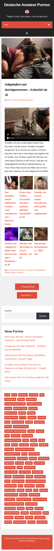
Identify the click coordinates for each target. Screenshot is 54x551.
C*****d (23, 417)
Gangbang (9, 449)
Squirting (24, 513)
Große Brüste (10, 458)
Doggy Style (39, 422)
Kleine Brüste (30, 468)
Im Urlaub (19, 463)
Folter (7, 445)
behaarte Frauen (20, 408)
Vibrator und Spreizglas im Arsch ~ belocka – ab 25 (26, 250)
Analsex (21, 399)
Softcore (29, 508)
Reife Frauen (34, 495)
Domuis (31, 431)
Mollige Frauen (10, 272)
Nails (20, 486)
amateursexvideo (26, 100)
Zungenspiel (42, 522)
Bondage (31, 413)
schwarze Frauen (39, 499)
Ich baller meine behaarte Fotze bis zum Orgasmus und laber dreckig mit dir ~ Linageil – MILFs (26, 368)
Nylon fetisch (10, 490)
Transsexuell (40, 517)
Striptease (9, 517)
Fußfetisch (43, 445)
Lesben (8, 477)
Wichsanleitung (19, 522)
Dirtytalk (29, 422)
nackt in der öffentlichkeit (35, 481)
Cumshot (41, 417)
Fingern (34, 440)
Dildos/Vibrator (17, 422)
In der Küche (39, 463)
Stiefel (45, 513)
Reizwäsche (9, 499)
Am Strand (34, 395)
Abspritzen (23, 395)
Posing (28, 490)
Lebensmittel (37, 472)
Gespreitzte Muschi (12, 454)
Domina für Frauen (21, 426)
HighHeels (9, 463)
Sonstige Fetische (12, 513)
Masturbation (40, 270)
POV (36, 490)
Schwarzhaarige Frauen (14, 504)
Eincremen (15, 436)
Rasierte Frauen (11, 495)
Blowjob (22, 413)
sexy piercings (31, 504)
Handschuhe (43, 458)
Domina (8, 426)
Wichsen (20, 272)
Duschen (40, 431)
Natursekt (40, 486)
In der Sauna (10, 468)
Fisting (41, 440)
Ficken (25, 440)
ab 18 (9, 270)
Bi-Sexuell (33, 408)
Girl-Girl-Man (34, 454)
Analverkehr (31, 399)
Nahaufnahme (10, 486)
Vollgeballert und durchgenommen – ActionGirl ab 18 (26, 90)
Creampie (32, 417)
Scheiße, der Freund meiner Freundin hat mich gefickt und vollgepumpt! (40, 203)
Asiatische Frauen (34, 404)
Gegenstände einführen (25, 449)
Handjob (33, 458)
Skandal (21, 508)
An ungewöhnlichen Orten (15, 404)
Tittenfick (29, 517)
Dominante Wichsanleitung (15, 431)
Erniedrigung (27, 436)
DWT (7, 436)
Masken (29, 477)
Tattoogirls (19, 517)
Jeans (19, 468)
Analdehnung (10, 399)
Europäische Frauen (12, 440)
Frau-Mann (30, 270)
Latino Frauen (25, 472)
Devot (7, 422)
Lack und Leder (11, 472)
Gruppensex (22, 458)
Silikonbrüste (10, 508)
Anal (42, 395)
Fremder (34, 445)
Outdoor (20, 490)
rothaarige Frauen (24, 499)
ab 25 (14, 395)
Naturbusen (29, 486)
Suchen (8, 311)
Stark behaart (36, 513)
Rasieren (43, 490)
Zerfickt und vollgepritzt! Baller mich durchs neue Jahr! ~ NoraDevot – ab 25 (11, 254)
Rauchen (23, 495)
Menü (6, 25)
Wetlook (8, 522)
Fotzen (14, 445)
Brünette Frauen (18, 270)
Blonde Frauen (10, 413)
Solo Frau (39, 508)
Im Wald (29, 463)
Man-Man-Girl (18, 477)
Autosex (8, 408)
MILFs (7, 481)
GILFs (24, 454)
